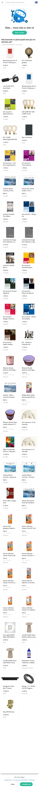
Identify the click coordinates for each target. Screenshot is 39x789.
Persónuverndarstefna (20, 780)
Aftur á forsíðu (19, 33)
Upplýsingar (8, 780)
